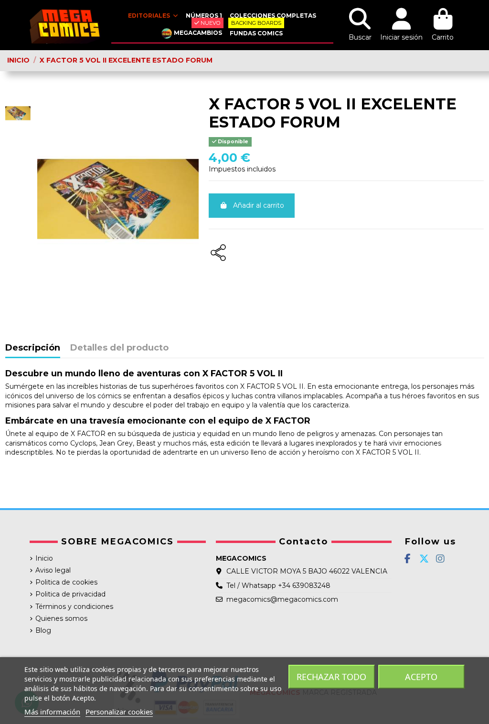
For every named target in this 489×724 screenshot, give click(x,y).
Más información (52, 711)
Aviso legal (53, 570)
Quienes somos (61, 618)
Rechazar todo (331, 676)
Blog (43, 630)
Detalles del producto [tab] (119, 348)
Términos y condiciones (74, 606)
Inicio (44, 558)
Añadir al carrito (258, 205)
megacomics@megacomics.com (282, 599)
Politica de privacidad (70, 594)
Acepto (421, 676)
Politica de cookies (66, 582)
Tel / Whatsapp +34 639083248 (278, 585)
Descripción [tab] (32, 348)
